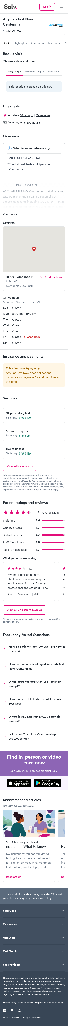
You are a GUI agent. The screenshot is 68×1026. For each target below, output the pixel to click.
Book (6, 43)
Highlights (20, 43)
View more (16, 169)
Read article (13, 877)
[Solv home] (10, 6)
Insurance (54, 43)
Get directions (53, 277)
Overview (37, 43)
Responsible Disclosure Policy (49, 1002)
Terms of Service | (26, 1002)
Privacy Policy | (10, 1002)
